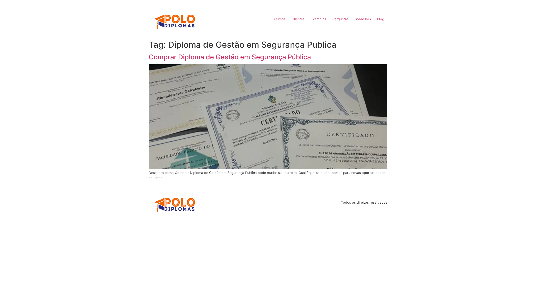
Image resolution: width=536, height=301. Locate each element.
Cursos (279, 19)
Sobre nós (363, 19)
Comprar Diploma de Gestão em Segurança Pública (230, 57)
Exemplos (318, 19)
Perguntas (340, 19)
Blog (380, 19)
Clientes (298, 19)
